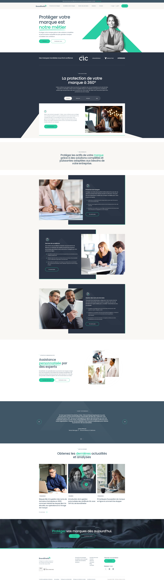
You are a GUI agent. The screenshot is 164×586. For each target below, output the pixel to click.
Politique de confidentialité (66, 579)
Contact (101, 6)
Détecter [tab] (78, 98)
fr (118, 6)
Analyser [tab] (88, 98)
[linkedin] (113, 569)
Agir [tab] (97, 98)
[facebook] (109, 569)
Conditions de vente (91, 579)
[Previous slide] (39, 421)
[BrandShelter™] (41, 6)
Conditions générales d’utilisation (46, 579)
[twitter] (105, 569)
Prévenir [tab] (68, 98)
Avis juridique (56, 579)
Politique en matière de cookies (79, 579)
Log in (113, 6)
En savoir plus (98, 1)
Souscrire (110, 561)
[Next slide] (124, 421)
